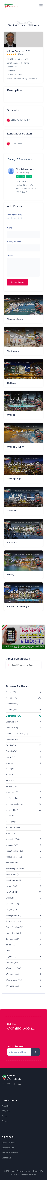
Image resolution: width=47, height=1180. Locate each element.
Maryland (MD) (12, 810)
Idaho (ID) (10, 769)
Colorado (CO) (12, 722)
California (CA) (13, 715)
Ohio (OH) (10, 898)
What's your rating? (15, 215)
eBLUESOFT (15, 1174)
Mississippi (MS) (13, 839)
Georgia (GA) (11, 751)
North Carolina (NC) (14, 851)
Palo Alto (12, 510)
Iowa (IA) (9, 763)
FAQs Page (6, 1111)
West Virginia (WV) (14, 980)
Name (9, 228)
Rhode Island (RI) (13, 921)
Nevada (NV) (11, 886)
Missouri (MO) (12, 833)
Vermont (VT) (12, 962)
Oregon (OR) (11, 909)
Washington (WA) (13, 968)
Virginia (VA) (11, 956)
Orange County (15, 447)
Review (10, 255)
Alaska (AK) (11, 692)
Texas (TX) (10, 945)
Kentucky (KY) (12, 792)
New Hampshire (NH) (15, 868)
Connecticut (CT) (13, 728)
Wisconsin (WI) (12, 974)
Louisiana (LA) (12, 798)
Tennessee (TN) (13, 939)
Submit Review (17, 282)
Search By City (8, 1148)
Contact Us (6, 1158)
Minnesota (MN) (13, 827)
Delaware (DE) (12, 739)
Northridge (13, 351)
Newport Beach (15, 319)
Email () (14, 241)
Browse (5, 1121)
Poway (10, 574)
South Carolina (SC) (14, 927)
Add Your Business (10, 1153)
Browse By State (8, 1143)
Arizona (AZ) (11, 709)
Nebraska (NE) (12, 862)
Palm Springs (14, 478)
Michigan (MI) (11, 821)
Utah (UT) (10, 951)
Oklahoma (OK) (12, 904)
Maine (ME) (11, 816)
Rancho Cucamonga (18, 606)
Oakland (11, 383)
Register (5, 1116)
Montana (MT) (12, 845)
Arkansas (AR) (12, 704)
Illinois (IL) (10, 775)
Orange (11, 415)
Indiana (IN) (11, 780)
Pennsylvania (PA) (13, 915)
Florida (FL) (11, 745)
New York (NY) (12, 892)
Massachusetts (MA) (15, 804)
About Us (6, 1106)
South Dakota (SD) (14, 933)
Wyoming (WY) (12, 986)
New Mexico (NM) (13, 880)
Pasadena (12, 542)
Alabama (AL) (11, 698)
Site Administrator (26, 169)
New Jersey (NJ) (13, 874)
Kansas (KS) (11, 786)
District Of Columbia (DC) (17, 733)
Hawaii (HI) (10, 757)
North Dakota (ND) (14, 857)
